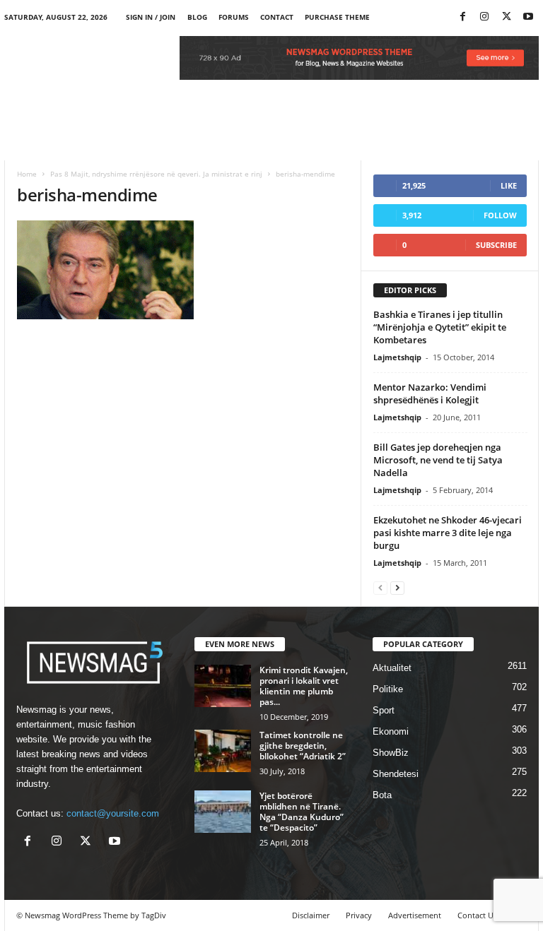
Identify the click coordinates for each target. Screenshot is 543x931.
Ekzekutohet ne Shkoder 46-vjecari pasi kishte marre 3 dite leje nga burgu (447, 533)
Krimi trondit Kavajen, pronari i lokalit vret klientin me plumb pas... (303, 686)
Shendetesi (396, 774)
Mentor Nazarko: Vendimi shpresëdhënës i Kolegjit (429, 393)
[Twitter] (506, 17)
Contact (276, 17)
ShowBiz (391, 752)
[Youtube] (528, 17)
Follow (500, 215)
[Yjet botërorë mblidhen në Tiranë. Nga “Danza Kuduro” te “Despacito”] (222, 811)
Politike (388, 689)
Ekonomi (391, 731)
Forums (233, 17)
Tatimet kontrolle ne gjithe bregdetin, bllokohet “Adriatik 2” (302, 745)
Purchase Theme (337, 17)
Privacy (359, 915)
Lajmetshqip (397, 357)
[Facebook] (462, 17)
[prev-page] (380, 587)
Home (27, 174)
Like (509, 185)
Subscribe (496, 244)
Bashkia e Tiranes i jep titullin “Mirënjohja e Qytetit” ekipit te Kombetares (439, 327)
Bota (382, 795)
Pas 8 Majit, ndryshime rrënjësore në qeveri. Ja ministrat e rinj (156, 174)
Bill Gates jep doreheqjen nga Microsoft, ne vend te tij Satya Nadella (438, 460)
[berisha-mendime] (183, 269)
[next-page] (397, 587)
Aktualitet (392, 668)
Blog (197, 17)
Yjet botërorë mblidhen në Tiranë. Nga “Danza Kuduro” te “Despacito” (301, 812)
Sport (384, 710)
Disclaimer (310, 915)
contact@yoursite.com (112, 813)
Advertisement (414, 915)
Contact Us (477, 915)
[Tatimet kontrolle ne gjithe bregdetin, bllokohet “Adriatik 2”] (222, 751)
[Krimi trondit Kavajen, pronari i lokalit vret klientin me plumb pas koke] (222, 686)
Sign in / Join (150, 17)
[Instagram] (484, 17)
